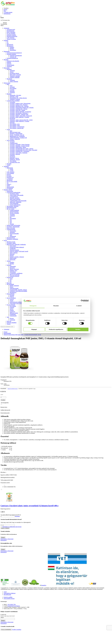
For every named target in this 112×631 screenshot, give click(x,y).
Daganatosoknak (11, 237)
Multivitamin (10, 167)
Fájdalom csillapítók (14, 77)
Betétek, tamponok (14, 285)
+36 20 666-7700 (11, 604)
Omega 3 (9, 184)
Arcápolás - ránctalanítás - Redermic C (19, 113)
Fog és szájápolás (11, 304)
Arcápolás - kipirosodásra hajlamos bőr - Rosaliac (22, 107)
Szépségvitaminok (14, 211)
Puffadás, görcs (13, 270)
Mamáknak (9, 78)
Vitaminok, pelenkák (15, 76)
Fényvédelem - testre (15, 125)
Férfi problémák (10, 293)
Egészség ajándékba (11, 322)
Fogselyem (12, 311)
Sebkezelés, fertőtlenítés (15, 202)
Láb (11, 221)
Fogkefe (12, 310)
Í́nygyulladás (13, 306)
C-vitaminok (10, 178)
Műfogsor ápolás (14, 313)
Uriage (8, 129)
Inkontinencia (13, 292)
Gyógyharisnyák (14, 196)
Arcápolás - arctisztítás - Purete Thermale (19, 144)
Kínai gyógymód (11, 228)
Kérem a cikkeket (5, 528)
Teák (11, 235)
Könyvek (9, 321)
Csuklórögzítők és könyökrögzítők (18, 200)
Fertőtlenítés (13, 248)
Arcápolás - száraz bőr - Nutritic (17, 110)
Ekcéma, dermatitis (14, 213)
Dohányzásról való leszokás (13, 225)
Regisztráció (4, 540)
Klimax (11, 287)
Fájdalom (6, 40)
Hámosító (12, 254)
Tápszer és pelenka (11, 39)
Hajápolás (12, 91)
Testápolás (12, 92)
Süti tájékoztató (7, 594)
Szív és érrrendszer (11, 298)
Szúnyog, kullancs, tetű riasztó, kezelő (19, 251)
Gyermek (12, 89)
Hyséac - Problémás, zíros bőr (17, 135)
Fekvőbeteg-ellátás (14, 193)
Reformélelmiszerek (11, 207)
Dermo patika (7, 83)
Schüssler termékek (11, 35)
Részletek (17, 516)
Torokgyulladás (10, 65)
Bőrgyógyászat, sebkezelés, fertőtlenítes (16, 244)
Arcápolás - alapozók (15, 154)
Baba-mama (6, 67)
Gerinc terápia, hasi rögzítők (16, 195)
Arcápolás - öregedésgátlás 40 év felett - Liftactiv (21, 148)
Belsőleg (12, 48)
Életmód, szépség (8, 189)
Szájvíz (11, 309)
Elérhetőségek (7, 13)
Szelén (8, 185)
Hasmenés (12, 267)
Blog (5, 11)
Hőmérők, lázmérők (14, 198)
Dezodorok (12, 118)
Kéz (11, 220)
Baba (11, 130)
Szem (11, 278)
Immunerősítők (10, 187)
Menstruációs (10, 44)
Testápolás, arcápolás (15, 99)
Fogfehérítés (13, 314)
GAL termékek (10, 173)
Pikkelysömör (13, 258)
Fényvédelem (13, 88)
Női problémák (10, 284)
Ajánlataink (6, 28)
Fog (8, 43)
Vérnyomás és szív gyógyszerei (17, 303)
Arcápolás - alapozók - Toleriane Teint (19, 114)
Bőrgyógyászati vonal (15, 132)
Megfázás (6, 59)
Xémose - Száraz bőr (15, 139)
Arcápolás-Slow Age (15, 162)
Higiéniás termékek (14, 250)
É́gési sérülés (13, 246)
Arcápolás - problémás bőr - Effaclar (18, 109)
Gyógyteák (12, 319)
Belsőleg (12, 263)
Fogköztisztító (13, 315)
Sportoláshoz (13, 50)
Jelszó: (2, 617)
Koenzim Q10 (10, 177)
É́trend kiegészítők (14, 233)
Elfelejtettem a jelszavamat (7, 539)
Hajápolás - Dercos (14, 158)
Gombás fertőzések (14, 210)
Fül (10, 281)
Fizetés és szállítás (8, 597)
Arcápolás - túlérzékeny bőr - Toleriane (19, 106)
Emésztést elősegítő (14, 276)
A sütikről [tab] (78, 305)
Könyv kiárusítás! (11, 32)
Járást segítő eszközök (15, 199)
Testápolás (12, 70)
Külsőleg (12, 47)
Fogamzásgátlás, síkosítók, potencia (18, 289)
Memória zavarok (11, 241)
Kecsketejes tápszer (14, 73)
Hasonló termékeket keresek (13, 388)
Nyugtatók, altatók (11, 243)
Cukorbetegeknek (11, 229)
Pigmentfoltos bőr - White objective (18, 98)
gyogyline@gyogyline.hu (13, 605)
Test (11, 222)
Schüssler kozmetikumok (16, 55)
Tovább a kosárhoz (16, 629)
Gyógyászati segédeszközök (13, 192)
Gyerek (11, 170)
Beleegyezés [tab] (33, 305)
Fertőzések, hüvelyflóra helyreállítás (18, 291)
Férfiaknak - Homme (15, 159)
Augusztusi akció (11, 29)
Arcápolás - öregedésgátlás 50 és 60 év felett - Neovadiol (23, 150)
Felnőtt (11, 169)
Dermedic (9, 163)
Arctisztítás (12, 102)
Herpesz (12, 255)
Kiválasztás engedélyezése (56, 329)
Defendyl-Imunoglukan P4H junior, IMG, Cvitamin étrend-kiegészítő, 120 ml (22, 334)
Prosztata (12, 295)
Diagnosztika (10, 191)
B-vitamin (9, 176)
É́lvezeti (12, 318)
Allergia (9, 261)
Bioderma (9, 94)
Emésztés (9, 265)
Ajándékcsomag (14, 143)
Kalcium (9, 174)
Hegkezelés (12, 259)
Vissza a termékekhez (6, 629)
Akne (11, 85)
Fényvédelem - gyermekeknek (17, 126)
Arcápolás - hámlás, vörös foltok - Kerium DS (21, 115)
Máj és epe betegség (14, 274)
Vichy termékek (10, 140)
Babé (8, 84)
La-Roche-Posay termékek (13, 100)
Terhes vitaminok (14, 81)
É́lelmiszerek (13, 236)
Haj (11, 217)
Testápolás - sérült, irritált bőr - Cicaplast (19, 121)
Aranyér (12, 299)
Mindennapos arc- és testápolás (17, 136)
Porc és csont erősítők (12, 181)
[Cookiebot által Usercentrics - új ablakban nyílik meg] (82, 301)
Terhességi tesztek (14, 288)
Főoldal (5, 332)
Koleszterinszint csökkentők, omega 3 (19, 302)
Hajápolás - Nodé (14, 96)
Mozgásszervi (10, 46)
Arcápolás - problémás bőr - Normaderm (19, 151)
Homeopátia (7, 51)
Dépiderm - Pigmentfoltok (16, 133)
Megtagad (34, 329)
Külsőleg (12, 262)
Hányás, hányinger (14, 269)
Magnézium (9, 180)
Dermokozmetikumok (12, 36)
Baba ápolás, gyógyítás (15, 74)
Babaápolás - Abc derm (15, 95)
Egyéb (5, 240)
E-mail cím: (3, 614)
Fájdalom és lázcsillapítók (13, 61)
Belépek (3, 537)
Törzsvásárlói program (9, 598)
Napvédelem (13, 218)
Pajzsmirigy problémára (12, 239)
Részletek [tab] (56, 305)
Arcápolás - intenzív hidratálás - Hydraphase (20, 111)
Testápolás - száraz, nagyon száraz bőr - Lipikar (21, 120)
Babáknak (9, 69)
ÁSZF (5, 591)
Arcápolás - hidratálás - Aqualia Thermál (19, 146)
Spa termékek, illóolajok (12, 206)
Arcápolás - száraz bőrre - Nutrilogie (18, 152)
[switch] (47, 323)
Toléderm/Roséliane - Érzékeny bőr (18, 137)
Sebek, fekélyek (13, 252)
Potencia (12, 296)
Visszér (11, 300)
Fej (7, 41)
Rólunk (5, 9)
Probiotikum (13, 272)
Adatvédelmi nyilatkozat (9, 593)
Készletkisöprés (10, 31)
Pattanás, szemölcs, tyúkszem (17, 256)
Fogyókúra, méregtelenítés (13, 226)
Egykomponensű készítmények (14, 52)
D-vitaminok (10, 188)
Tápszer (12, 72)
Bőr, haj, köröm (10, 209)
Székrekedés (13, 266)
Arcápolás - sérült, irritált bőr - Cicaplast (19, 117)
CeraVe (8, 165)
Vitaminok (9, 66)
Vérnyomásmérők (14, 203)
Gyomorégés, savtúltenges (16, 273)
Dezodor (12, 224)
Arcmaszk (12, 141)
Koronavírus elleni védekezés (17, 247)
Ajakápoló (12, 215)
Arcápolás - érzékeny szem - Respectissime (20, 103)
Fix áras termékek (11, 33)
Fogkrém (12, 307)
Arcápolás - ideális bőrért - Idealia (18, 147)
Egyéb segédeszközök (15, 204)
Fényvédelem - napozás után (16, 128)
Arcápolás (12, 87)
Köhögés (9, 62)
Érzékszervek (10, 277)
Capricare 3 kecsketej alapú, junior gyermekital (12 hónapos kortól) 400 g (29, 506)
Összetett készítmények (12, 58)
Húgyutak (9, 283)
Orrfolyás (9, 63)
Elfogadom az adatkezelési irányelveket (11, 526)
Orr (10, 280)
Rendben (78, 329)
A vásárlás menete (8, 12)
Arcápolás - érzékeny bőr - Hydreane (19, 104)
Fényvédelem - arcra (15, 124)
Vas (7, 183)
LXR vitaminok (10, 37)
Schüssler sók (13, 57)
